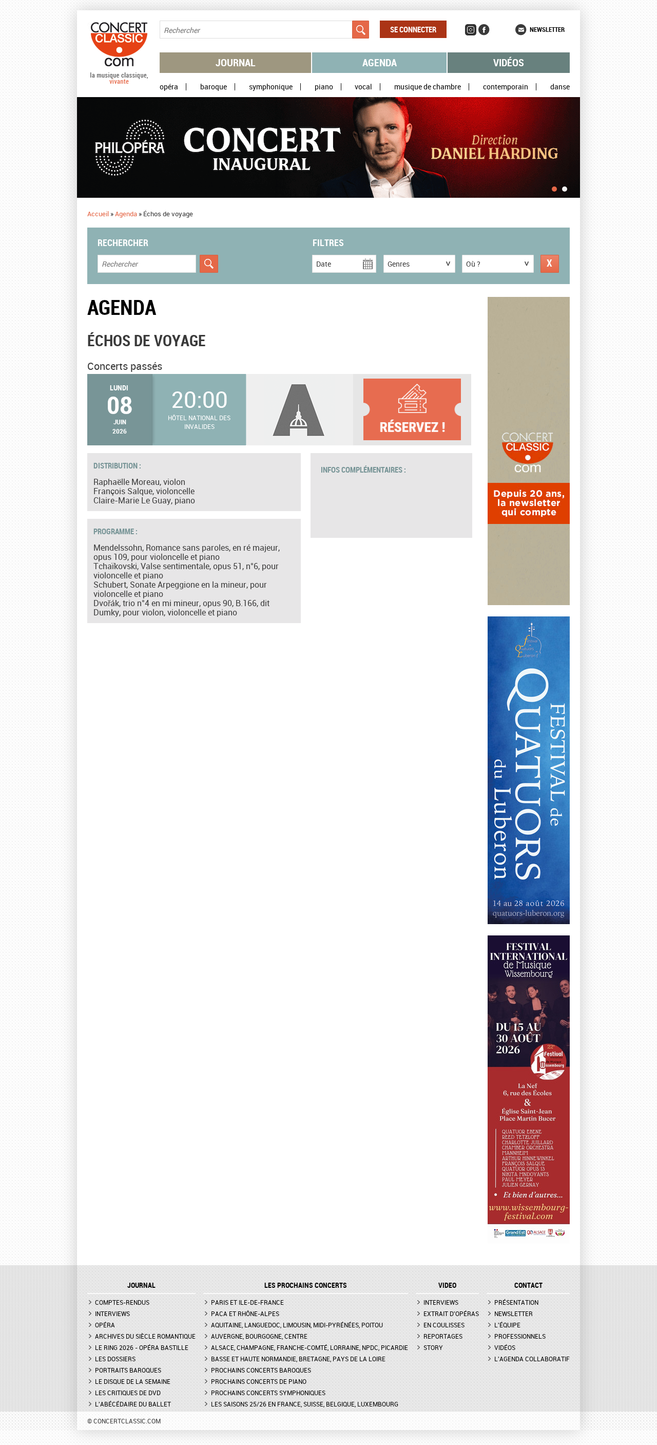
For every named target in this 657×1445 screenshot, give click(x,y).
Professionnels (520, 1336)
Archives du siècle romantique (145, 1336)
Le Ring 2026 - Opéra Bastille (141, 1347)
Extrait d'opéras (451, 1313)
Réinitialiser (549, 264)
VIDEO (447, 1285)
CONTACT (528, 1285)
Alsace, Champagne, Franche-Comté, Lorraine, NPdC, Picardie (309, 1347)
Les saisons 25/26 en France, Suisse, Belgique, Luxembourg (304, 1404)
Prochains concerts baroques (261, 1370)
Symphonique (271, 86)
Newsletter (547, 29)
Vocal (363, 86)
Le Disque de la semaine (132, 1381)
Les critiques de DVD (128, 1392)
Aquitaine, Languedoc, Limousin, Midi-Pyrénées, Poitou (297, 1325)
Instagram (470, 29)
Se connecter (413, 29)
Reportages (442, 1336)
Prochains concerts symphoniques (268, 1392)
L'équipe (507, 1325)
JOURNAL (141, 1285)
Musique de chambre (427, 86)
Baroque (213, 86)
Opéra (169, 86)
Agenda (379, 62)
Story (433, 1347)
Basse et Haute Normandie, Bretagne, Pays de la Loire (298, 1359)
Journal (236, 62)
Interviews (112, 1313)
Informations (417, 409)
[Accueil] (119, 81)
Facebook (484, 29)
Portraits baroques (128, 1370)
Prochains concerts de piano (258, 1381)
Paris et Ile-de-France (247, 1302)
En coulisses (444, 1325)
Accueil (98, 213)
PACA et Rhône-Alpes (245, 1313)
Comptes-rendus (122, 1302)
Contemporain (505, 86)
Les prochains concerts (305, 1285)
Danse (560, 86)
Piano (324, 86)
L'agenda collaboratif (532, 1359)
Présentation (516, 1302)
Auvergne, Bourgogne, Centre (259, 1336)
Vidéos (508, 62)
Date (323, 264)
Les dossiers (115, 1359)
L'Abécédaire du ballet (133, 1404)
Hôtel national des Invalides (199, 422)
